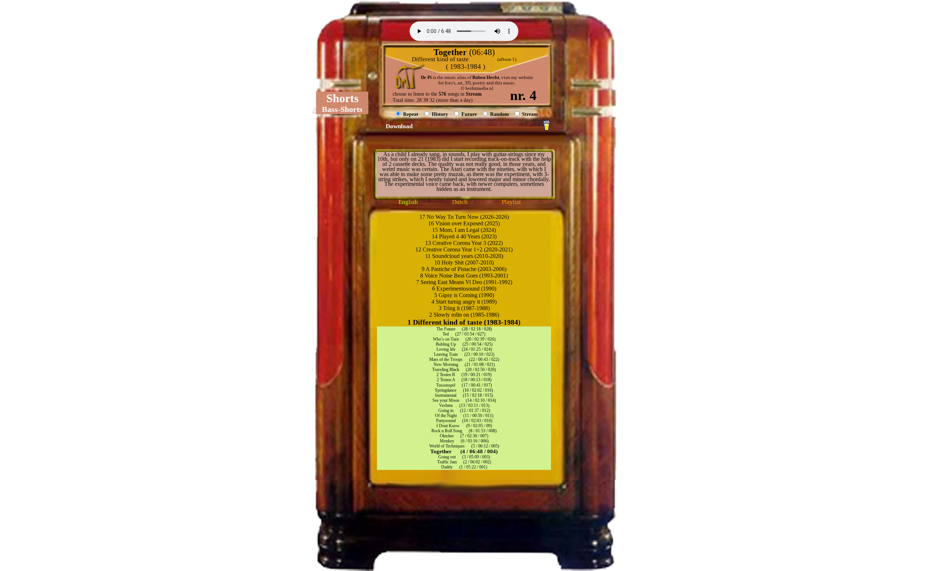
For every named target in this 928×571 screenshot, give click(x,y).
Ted (446, 334)
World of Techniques (447, 446)
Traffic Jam (447, 461)
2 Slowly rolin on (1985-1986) (464, 315)
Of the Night (446, 415)
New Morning (446, 364)
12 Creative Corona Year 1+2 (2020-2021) (464, 249)
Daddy (447, 467)
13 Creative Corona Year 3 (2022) (464, 243)
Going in (445, 410)
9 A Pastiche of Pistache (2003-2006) (464, 269)
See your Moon (445, 400)
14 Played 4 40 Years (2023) (464, 236)
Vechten (446, 405)
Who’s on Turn (446, 339)
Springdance (445, 390)
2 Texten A (446, 379)
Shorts (342, 98)
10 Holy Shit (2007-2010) (464, 262)
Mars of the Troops (446, 359)
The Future (445, 329)
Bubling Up (446, 344)
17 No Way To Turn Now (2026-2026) (464, 217)
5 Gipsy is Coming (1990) (464, 295)
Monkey (447, 440)
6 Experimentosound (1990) (464, 289)
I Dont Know (448, 425)
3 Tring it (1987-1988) (464, 308)
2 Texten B (445, 374)
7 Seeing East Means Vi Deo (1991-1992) (464, 282)
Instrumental (445, 395)
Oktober (447, 435)
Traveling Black (445, 369)
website (525, 77)
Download (399, 126)
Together (441, 451)
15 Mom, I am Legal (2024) (464, 230)
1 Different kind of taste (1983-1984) (464, 322)
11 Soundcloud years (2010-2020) (464, 256)
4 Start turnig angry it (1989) (464, 302)
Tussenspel (445, 385)
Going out (447, 456)
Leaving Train (446, 354)
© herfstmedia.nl (477, 88)
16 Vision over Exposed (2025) (464, 223)
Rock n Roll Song (446, 430)
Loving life (445, 349)
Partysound (446, 420)
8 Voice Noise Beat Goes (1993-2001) (464, 275)
